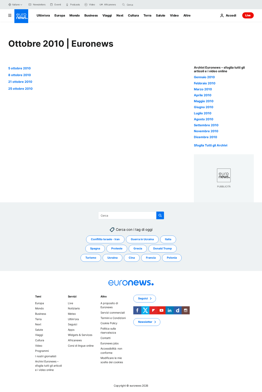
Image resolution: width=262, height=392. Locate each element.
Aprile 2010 (202, 95)
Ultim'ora (43, 15)
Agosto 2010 (203, 119)
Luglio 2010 (202, 113)
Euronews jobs (110, 343)
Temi (38, 296)
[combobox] (142, 5)
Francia (151, 257)
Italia (168, 239)
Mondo (74, 15)
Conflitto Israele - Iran (105, 239)
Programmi (42, 350)
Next (119, 15)
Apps (71, 329)
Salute (160, 15)
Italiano (16, 4)
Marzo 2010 (203, 89)
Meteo (72, 313)
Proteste (116, 248)
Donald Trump (162, 248)
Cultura (133, 15)
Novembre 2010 (206, 131)
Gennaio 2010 (204, 77)
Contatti (105, 338)
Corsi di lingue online (81, 345)
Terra (147, 15)
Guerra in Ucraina (142, 239)
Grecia (137, 248)
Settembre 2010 (206, 125)
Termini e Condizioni (113, 317)
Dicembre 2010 (205, 137)
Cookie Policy (109, 323)
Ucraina (112, 257)
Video (174, 15)
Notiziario (74, 308)
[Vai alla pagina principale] (21, 16)
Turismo (90, 257)
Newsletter (145, 321)
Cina (132, 257)
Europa (59, 15)
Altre (104, 296)
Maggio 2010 (203, 101)
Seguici (72, 324)
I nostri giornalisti (45, 356)
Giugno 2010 (203, 107)
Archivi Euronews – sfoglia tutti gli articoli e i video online (48, 365)
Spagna (95, 248)
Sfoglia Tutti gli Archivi (210, 145)
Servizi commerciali (113, 312)
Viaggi (107, 15)
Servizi (72, 296)
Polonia (172, 257)
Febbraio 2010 (204, 83)
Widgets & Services (80, 334)
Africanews (75, 340)
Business (91, 15)
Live (248, 15)
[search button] (123, 5)
